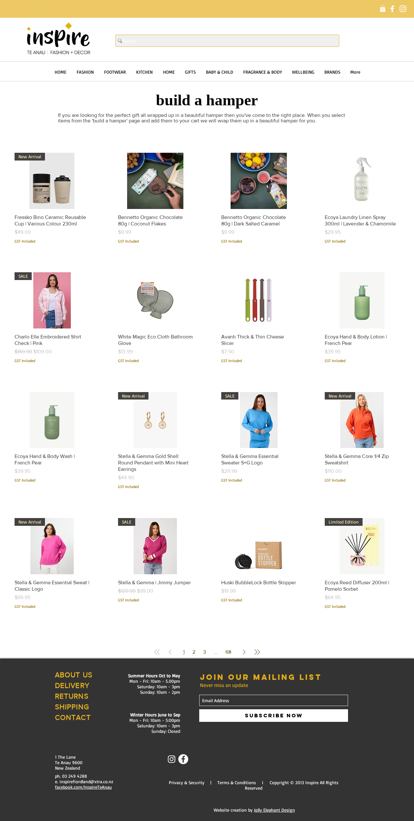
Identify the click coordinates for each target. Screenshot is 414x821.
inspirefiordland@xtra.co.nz (86, 781)
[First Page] (157, 652)
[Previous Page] (170, 652)
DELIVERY (72, 685)
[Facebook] (392, 8)
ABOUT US (74, 675)
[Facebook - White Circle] (183, 759)
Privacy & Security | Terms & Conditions (212, 782)
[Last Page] (257, 652)
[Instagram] (403, 8)
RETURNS (72, 696)
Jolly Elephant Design (274, 810)
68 (228, 652)
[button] (383, 8)
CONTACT (73, 717)
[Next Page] (244, 652)
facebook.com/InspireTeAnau (83, 787)
